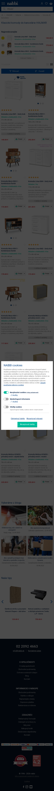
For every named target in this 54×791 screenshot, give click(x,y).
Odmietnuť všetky (18, 419)
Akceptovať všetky (27, 424)
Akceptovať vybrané (34, 419)
